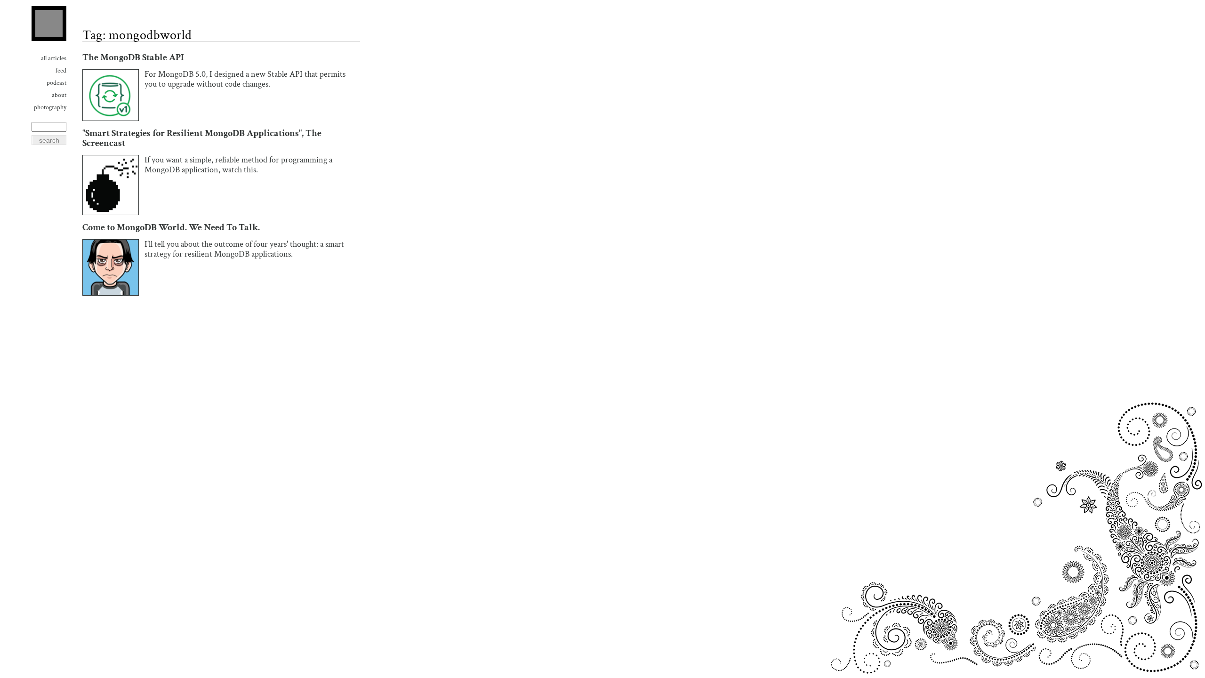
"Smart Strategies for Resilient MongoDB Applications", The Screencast (201, 138)
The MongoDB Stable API (133, 58)
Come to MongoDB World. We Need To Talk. (171, 228)
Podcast (56, 83)
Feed (61, 70)
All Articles (53, 58)
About (59, 95)
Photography (50, 107)
